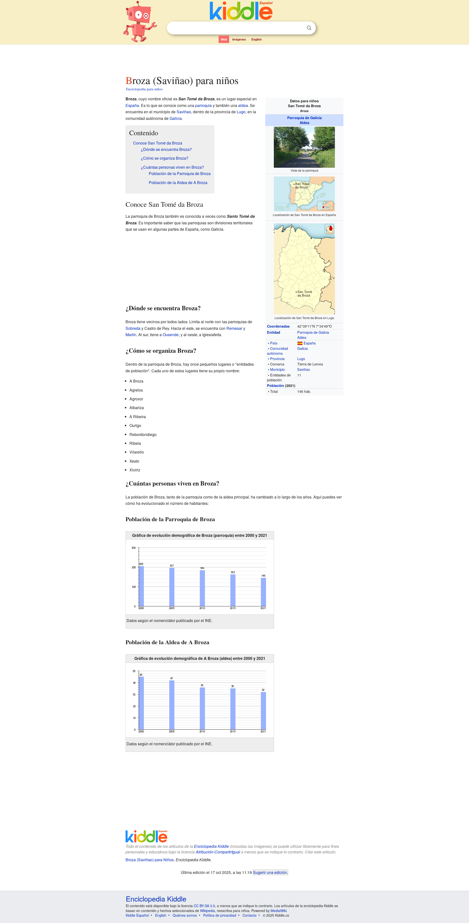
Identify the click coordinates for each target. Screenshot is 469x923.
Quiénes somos (185, 915)
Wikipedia (207, 910)
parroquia (203, 105)
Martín (131, 334)
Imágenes (239, 39)
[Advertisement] (234, 58)
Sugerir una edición (270, 872)
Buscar (309, 27)
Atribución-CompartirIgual (218, 852)
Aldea (304, 122)
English (256, 39)
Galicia (302, 348)
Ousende (171, 334)
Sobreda (133, 328)
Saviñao (303, 369)
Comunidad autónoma (277, 351)
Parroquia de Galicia (304, 117)
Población (275, 385)
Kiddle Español (137, 915)
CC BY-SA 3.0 (204, 905)
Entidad (273, 332)
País (273, 342)
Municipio (277, 369)
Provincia (277, 358)
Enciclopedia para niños (144, 88)
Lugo (301, 358)
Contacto (249, 915)
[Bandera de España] (300, 342)
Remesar (234, 328)
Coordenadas (278, 326)
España (310, 342)
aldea (243, 105)
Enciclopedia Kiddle (211, 846)
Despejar (299, 28)
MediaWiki (279, 910)
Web (224, 39)
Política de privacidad (219, 915)
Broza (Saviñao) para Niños (150, 859)
